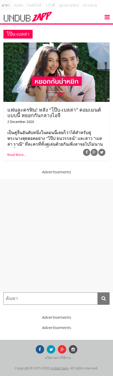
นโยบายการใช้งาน (58, 357)
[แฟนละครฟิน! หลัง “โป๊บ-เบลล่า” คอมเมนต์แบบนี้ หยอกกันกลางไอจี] (56, 46)
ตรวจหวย (90, 5)
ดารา (5, 5)
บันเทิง (18, 5)
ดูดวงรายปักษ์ (69, 5)
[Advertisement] (56, 235)
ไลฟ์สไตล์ (34, 5)
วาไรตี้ (50, 5)
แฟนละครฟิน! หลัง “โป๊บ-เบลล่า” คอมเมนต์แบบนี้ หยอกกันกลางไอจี (54, 112)
